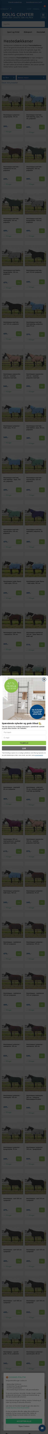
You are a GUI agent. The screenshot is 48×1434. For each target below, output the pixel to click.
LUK (24, 748)
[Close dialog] (44, 679)
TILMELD (24, 743)
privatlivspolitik (39, 755)
